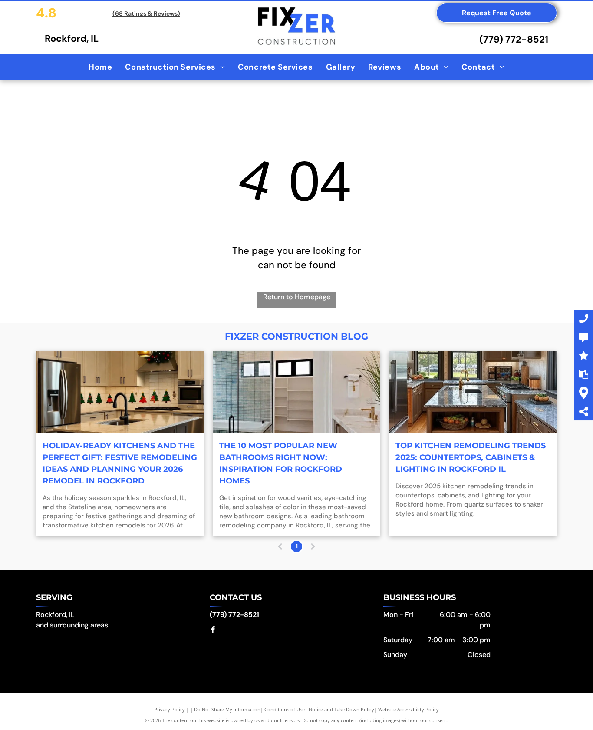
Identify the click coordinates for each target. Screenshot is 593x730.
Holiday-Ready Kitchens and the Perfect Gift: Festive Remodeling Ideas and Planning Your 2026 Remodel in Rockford (120, 463)
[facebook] (213, 631)
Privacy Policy (169, 709)
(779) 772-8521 (513, 39)
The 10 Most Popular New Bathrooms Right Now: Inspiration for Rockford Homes (280, 463)
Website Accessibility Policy (408, 709)
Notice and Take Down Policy (341, 709)
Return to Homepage (296, 296)
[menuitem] (100, 67)
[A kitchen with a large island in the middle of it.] (473, 392)
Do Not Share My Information (227, 709)
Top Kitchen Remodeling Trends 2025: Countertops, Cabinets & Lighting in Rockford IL (470, 457)
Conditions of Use (284, 709)
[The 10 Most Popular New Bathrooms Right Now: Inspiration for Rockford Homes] (297, 392)
